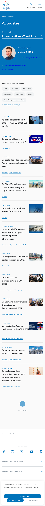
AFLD (5, 89)
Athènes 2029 (26, 89)
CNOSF (30, 94)
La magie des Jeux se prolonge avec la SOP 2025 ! (15, 329)
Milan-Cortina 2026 (20, 245)
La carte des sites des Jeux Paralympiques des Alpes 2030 (15, 163)
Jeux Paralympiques (15, 172)
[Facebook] (3, 451)
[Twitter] (22, 451)
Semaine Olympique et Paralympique (12, 290)
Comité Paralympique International (14, 100)
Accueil (4, 16)
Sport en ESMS (15, 387)
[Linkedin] (41, 451)
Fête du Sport (6, 148)
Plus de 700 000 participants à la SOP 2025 (12, 281)
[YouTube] (31, 451)
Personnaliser (33, 500)
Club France (7, 94)
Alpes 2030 (15, 89)
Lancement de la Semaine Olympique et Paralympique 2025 (14, 305)
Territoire (4, 217)
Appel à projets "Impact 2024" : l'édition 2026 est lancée (14, 123)
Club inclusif (19, 94)
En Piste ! (4, 196)
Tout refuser (16, 500)
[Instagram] (12, 451)
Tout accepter (23, 496)
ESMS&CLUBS (6, 387)
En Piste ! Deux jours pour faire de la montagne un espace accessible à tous (14, 187)
